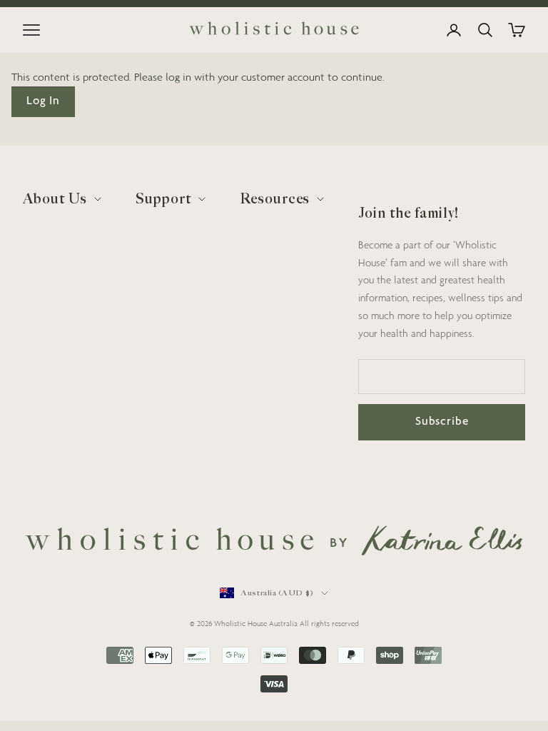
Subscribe (442, 422)
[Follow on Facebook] (404, 459)
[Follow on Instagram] (479, 459)
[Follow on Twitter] (442, 459)
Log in (43, 102)
